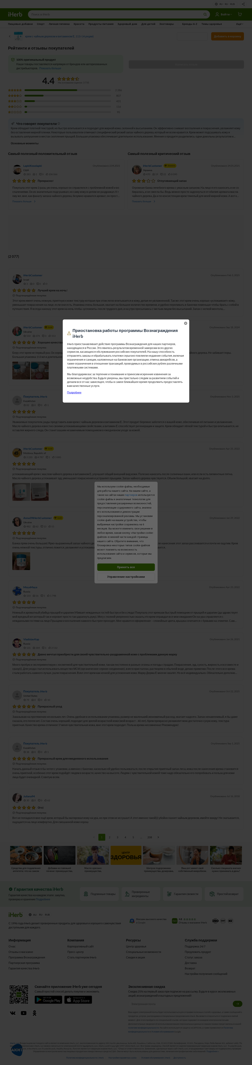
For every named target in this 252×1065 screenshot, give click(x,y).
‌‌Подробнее (74, 392)
